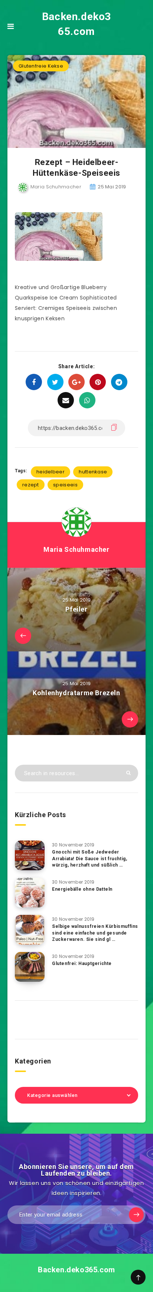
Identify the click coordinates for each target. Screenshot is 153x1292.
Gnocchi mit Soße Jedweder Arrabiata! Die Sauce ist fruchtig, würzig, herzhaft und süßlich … (89, 858)
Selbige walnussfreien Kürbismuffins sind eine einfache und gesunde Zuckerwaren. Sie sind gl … (95, 933)
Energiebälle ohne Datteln (82, 889)
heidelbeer (50, 471)
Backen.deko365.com (76, 24)
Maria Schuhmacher (76, 549)
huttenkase (93, 471)
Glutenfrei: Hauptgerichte (82, 963)
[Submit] (128, 772)
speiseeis (65, 484)
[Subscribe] (136, 1214)
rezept (30, 484)
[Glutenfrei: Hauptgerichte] (30, 967)
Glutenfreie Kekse (41, 65)
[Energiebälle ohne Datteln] (30, 892)
